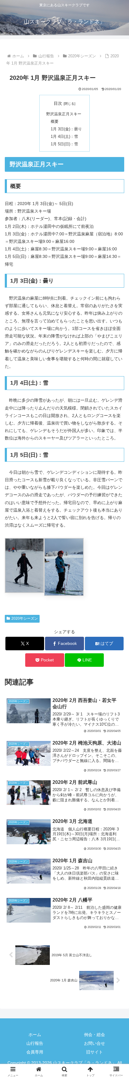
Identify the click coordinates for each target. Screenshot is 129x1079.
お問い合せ (94, 1043)
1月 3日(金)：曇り (66, 129)
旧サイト (94, 1052)
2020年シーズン (24, 618)
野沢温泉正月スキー (63, 114)
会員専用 (34, 1052)
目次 (58, 103)
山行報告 (34, 1043)
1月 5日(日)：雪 (64, 144)
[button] (116, 820)
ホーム (34, 1034)
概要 (54, 121)
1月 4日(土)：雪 (64, 136)
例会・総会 (94, 1034)
